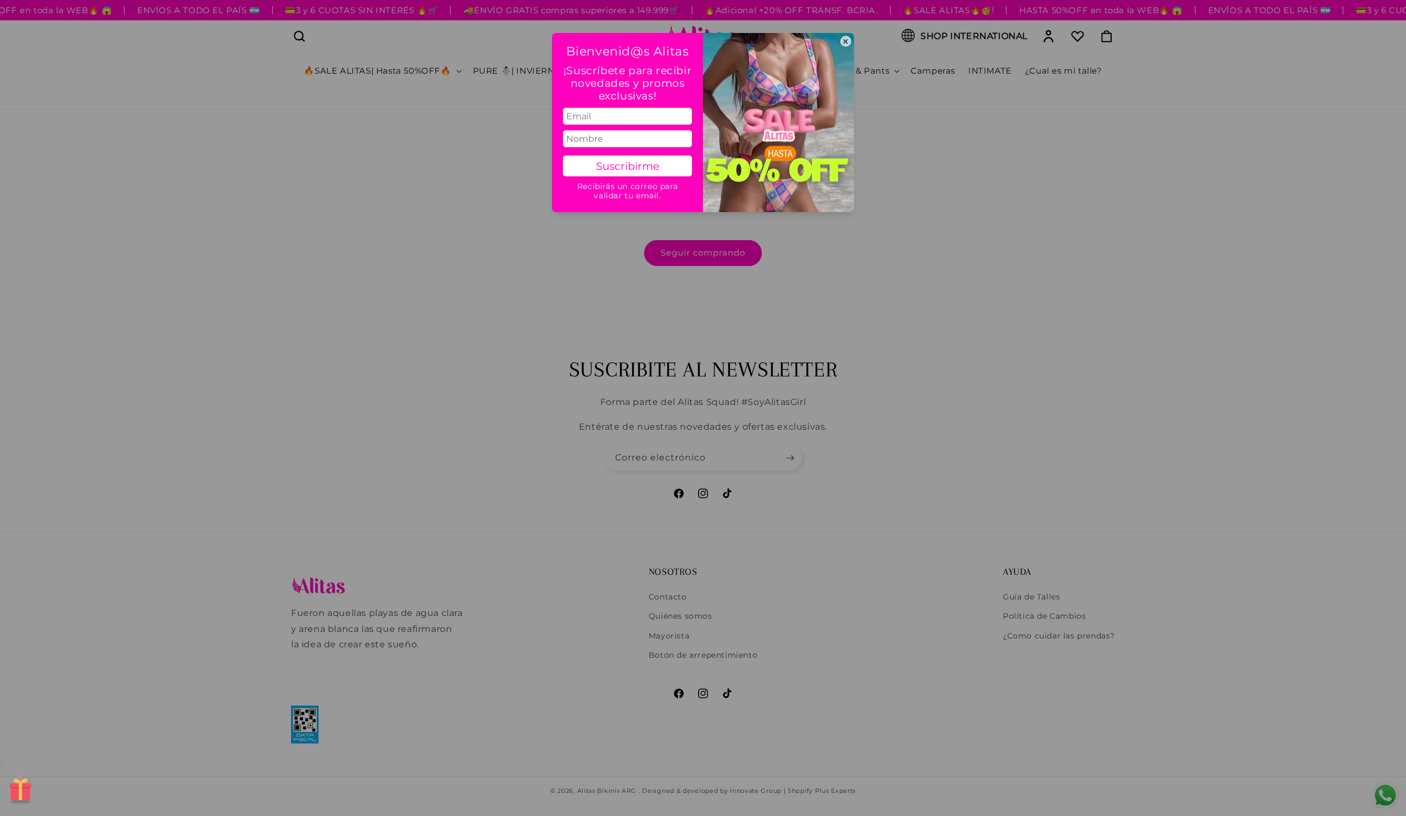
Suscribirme (627, 166)
